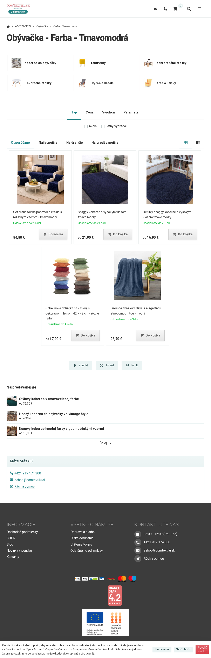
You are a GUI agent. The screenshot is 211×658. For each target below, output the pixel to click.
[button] (53, 234)
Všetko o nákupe (91, 524)
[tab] (185, 143)
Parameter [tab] (132, 112)
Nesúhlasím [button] (183, 649)
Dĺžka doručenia (81, 538)
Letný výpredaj (116, 126)
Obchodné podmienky (22, 532)
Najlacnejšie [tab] (48, 143)
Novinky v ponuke (19, 551)
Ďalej (103, 443)
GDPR (11, 538)
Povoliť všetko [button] (202, 649)
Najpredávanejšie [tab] (104, 143)
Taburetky (98, 63)
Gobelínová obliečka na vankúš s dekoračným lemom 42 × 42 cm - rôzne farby (72, 313)
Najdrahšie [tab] (74, 143)
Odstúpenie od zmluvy (86, 551)
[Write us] (137, 558)
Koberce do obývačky (40, 63)
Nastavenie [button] (162, 649)
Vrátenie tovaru (81, 544)
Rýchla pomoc (24, 486)
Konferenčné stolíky (171, 63)
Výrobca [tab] (108, 112)
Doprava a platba (82, 532)
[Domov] (20, 8)
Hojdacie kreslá (102, 83)
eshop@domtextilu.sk (30, 480)
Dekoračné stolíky (38, 83)
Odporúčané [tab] (20, 143)
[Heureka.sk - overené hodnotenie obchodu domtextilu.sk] (98, 595)
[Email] (155, 9)
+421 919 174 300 (27, 473)
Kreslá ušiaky (166, 83)
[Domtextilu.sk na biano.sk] (114, 595)
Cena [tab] (90, 112)
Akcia (93, 126)
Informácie (21, 524)
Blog (10, 544)
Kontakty (13, 557)
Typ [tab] (74, 112)
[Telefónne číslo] (165, 9)
